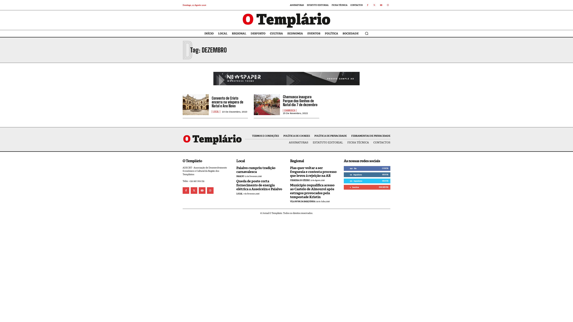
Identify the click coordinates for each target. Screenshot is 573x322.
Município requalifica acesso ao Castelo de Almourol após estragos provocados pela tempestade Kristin (312, 191)
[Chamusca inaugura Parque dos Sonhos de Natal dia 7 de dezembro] (267, 104)
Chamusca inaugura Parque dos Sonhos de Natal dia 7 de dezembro (300, 101)
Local (216, 111)
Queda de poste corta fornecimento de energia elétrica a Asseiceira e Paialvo (259, 185)
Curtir (385, 168)
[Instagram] (387, 5)
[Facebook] (367, 5)
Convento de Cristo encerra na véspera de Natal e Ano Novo (227, 102)
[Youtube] (381, 5)
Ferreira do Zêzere (300, 180)
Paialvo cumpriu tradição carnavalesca (255, 170)
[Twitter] (374, 5)
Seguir (385, 175)
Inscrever (383, 187)
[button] (366, 33)
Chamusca (289, 110)
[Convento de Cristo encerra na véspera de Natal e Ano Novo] (196, 104)
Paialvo (240, 176)
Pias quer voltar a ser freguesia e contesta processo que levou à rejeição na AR (313, 172)
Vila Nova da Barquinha (302, 201)
